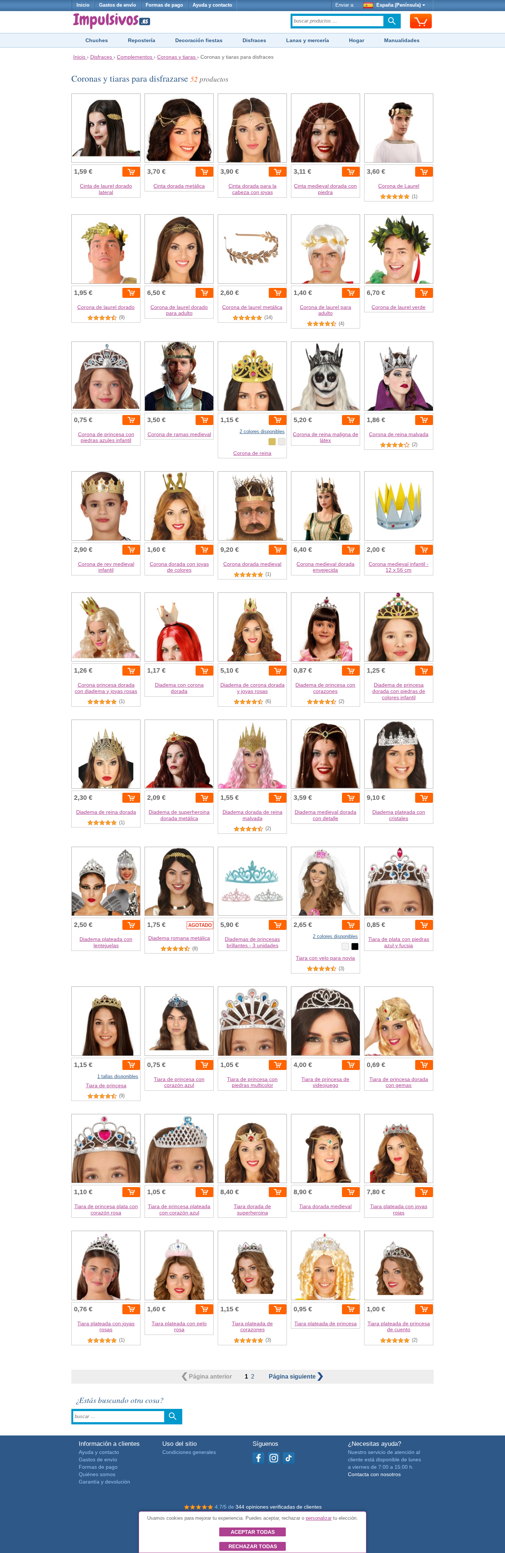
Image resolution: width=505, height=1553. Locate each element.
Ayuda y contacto (212, 5)
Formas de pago (164, 5)
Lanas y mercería (307, 40)
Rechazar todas (252, 1546)
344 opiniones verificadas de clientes (278, 1507)
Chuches (96, 40)
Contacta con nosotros (374, 1474)
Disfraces (254, 40)
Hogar (356, 40)
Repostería (141, 40)
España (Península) (398, 5)
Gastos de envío (117, 5)
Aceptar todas (253, 1532)
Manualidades (402, 40)
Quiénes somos (97, 1474)
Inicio (83, 5)
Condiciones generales (189, 1452)
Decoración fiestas (199, 40)
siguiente (293, 1376)
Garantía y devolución (104, 1482)
